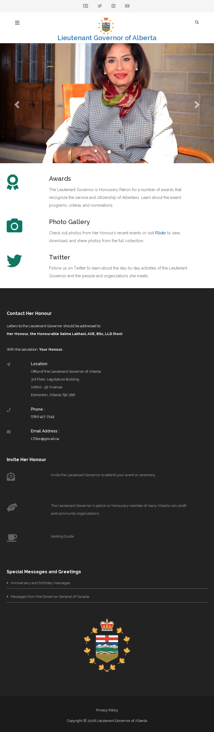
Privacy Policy (107, 710)
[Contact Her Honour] (85, 6)
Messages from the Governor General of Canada (49, 596)
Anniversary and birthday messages (40, 583)
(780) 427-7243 (42, 417)
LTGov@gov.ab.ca (45, 439)
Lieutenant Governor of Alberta (107, 38)
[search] (197, 22)
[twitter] (100, 6)
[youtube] (127, 6)
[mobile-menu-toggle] (17, 23)
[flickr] (113, 6)
